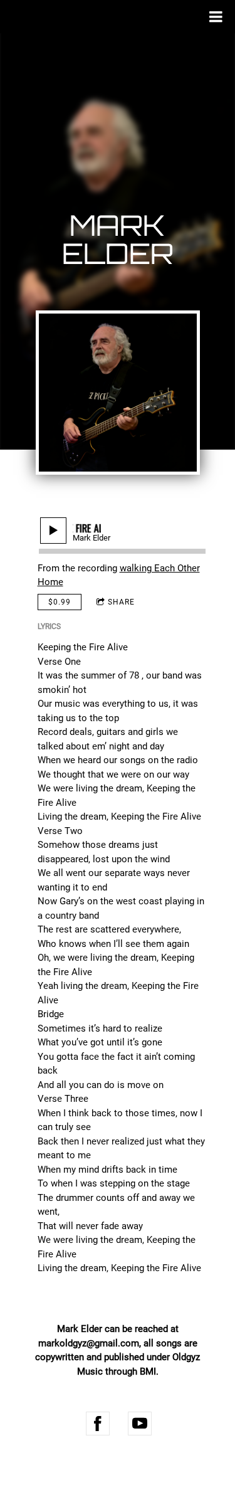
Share (121, 602)
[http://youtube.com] (140, 1423)
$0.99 (59, 602)
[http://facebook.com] (98, 1423)
